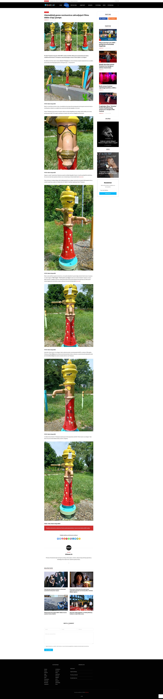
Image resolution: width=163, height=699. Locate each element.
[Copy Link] (80, 539)
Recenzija (46, 682)
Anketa (45, 669)
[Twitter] (60, 539)
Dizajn (45, 670)
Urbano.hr (46, 19)
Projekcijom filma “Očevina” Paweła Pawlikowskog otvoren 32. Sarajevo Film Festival (108, 108)
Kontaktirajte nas (73, 678)
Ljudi (45, 677)
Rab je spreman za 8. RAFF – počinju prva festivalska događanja (107, 44)
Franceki (66, 5)
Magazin (90, 5)
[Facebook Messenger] (75, 539)
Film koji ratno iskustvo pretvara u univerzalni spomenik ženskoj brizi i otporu (63, 1)
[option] (108, 134)
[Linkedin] (73, 539)
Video (104, 5)
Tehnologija (57, 682)
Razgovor (57, 680)
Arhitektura (57, 669)
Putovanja (98, 5)
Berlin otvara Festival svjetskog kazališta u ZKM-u (107, 87)
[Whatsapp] (69, 539)
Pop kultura (74, 5)
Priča (56, 679)
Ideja (45, 674)
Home (60, 5)
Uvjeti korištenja (73, 671)
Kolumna (57, 675)
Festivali (46, 672)
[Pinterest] (67, 539)
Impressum (72, 668)
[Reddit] (64, 539)
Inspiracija (57, 674)
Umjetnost (82, 5)
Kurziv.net (81, 176)
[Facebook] (58, 539)
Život (56, 684)
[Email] (77, 539)
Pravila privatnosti (74, 674)
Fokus (56, 672)
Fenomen (46, 12)
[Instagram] (62, 539)
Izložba (45, 675)
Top (82, 696)
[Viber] (71, 539)
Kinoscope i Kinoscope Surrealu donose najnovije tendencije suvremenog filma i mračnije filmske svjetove (81, 591)
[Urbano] (49, 5)
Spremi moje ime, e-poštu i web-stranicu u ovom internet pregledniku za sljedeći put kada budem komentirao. (67, 646)
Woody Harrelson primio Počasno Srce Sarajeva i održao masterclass (106, 66)
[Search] (118, 5)
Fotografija (110, 5)
